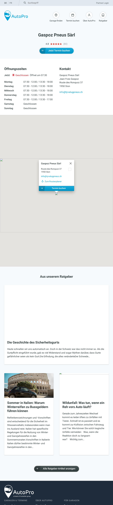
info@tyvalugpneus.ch (71, 92)
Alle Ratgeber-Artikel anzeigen (59, 468)
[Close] (70, 163)
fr (11, 3)
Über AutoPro (89, 20)
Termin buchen (72, 20)
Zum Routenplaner (53, 181)
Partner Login (102, 3)
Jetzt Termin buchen (59, 50)
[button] (56, 194)
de (5, 3)
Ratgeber (103, 20)
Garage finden (56, 20)
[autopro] (16, 15)
